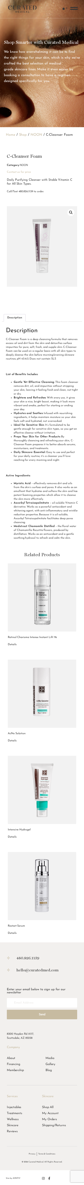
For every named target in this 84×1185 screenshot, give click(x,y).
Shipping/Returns (54, 1125)
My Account (50, 1113)
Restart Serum (16, 925)
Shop (23, 135)
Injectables (14, 1107)
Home (10, 135)
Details (12, 644)
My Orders (49, 1119)
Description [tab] (14, 317)
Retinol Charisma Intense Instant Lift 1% (32, 637)
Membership (15, 1070)
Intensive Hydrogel (19, 829)
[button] (70, 212)
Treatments (14, 1113)
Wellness (13, 1119)
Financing (13, 1064)
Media (50, 1058)
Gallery (50, 1064)
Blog (49, 1070)
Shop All (48, 1107)
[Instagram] (43, 1178)
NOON (36, 135)
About (11, 1058)
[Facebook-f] (49, 1178)
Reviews (12, 1131)
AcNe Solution (17, 733)
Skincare (12, 1125)
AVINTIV (17, 1178)
